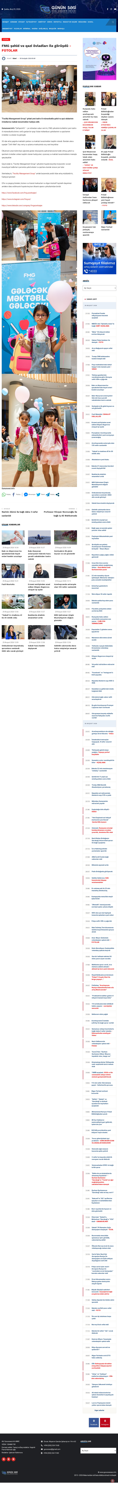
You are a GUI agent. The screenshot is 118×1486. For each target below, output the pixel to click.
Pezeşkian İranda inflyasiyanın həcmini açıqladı (100, 315)
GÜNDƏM (13, 22)
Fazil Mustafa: (8, 584)
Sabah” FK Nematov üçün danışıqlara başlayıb (102, 1229)
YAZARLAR (18, 28)
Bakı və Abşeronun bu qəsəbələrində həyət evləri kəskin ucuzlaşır (12, 553)
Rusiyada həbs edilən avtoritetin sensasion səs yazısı (101, 620)
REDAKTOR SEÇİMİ (70, 22)
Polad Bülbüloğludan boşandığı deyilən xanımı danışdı (108, 119)
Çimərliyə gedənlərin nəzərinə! (100, 587)
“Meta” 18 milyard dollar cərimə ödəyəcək (100, 333)
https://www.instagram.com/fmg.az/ (16, 199)
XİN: (102, 1366)
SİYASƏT (21, 22)
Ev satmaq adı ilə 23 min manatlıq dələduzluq (101, 889)
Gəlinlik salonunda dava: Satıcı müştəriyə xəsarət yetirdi (65, 648)
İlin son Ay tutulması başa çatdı (101, 1317)
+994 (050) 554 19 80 (51, 1445)
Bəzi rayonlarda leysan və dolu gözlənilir (101, 1210)
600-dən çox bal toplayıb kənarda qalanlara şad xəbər (103, 914)
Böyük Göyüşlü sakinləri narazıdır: (102, 1292)
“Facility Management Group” (24, 173)
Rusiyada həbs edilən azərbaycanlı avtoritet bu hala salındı (90, 119)
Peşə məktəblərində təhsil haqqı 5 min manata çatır (102, 367)
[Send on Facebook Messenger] (29, 495)
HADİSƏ (34, 28)
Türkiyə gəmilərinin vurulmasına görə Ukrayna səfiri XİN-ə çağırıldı (102, 377)
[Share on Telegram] (50, 495)
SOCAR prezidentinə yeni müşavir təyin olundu (101, 1131)
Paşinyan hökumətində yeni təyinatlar (102, 537)
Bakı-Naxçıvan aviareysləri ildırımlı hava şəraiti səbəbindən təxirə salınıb (102, 398)
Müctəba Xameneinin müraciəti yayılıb (100, 802)
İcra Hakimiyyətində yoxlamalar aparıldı (99, 850)
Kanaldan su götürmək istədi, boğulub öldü (103, 690)
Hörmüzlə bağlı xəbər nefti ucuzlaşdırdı (102, 698)
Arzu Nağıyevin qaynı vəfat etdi (102, 349)
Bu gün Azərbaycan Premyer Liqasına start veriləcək (103, 706)
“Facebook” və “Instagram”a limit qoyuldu (102, 674)
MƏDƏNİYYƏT (7, 28)
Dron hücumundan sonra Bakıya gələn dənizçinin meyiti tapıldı (101, 1281)
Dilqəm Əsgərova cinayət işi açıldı (102, 657)
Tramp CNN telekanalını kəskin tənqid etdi (101, 358)
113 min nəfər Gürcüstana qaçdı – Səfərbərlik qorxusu (102, 1084)
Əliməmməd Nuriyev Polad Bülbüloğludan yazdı (102, 1113)
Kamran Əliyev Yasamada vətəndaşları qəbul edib (101, 1340)
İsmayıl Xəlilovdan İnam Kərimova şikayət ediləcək (90, 199)
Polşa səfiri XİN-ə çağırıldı (102, 921)
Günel (14, 58)
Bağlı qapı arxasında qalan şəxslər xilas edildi (102, 529)
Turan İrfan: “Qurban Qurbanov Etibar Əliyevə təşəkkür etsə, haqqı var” (101, 1054)
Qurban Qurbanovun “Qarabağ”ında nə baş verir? (103, 1191)
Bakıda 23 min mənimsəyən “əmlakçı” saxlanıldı (102, 770)
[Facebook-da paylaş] (16, 495)
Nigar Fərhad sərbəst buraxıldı (99, 1092)
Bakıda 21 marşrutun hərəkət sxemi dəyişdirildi (103, 467)
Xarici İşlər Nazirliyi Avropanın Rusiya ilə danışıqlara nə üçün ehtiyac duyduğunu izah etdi (102, 1257)
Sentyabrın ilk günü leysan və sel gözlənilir (103, 407)
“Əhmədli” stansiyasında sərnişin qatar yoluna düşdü (102, 906)
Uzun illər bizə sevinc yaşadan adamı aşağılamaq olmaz (102, 566)
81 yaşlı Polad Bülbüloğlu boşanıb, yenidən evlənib (108, 156)
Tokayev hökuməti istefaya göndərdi (102, 1385)
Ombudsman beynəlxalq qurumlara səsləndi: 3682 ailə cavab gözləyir (13, 648)
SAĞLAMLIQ (43, 28)
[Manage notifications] (112, 1481)
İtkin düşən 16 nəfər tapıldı (102, 594)
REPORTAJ (58, 22)
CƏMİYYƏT (42, 22)
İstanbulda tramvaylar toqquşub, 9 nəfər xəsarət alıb (102, 742)
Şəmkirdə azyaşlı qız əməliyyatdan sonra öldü (101, 521)
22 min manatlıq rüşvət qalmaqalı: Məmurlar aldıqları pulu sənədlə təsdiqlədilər (103, 578)
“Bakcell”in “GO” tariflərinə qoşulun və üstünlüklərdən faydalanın (102, 1201)
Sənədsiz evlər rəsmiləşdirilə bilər (103, 761)
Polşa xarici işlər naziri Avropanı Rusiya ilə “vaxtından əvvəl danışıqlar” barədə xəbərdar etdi (102, 1270)
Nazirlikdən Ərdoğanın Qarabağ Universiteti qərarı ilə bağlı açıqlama (102, 840)
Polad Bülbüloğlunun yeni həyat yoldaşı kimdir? (107, 200)
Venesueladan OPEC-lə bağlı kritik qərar (103, 1166)
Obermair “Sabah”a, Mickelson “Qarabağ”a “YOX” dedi (103, 1219)
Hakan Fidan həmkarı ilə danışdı (101, 341)
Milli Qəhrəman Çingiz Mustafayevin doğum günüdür (64, 617)
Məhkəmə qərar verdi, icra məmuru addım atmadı (103, 967)
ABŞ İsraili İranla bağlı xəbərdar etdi (100, 858)
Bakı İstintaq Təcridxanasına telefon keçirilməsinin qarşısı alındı (103, 930)
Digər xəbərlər (99, 1410)
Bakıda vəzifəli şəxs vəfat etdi (101, 1309)
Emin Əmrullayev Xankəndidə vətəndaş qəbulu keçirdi (103, 949)
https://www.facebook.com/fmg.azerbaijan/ (19, 193)
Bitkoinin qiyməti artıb (100, 865)
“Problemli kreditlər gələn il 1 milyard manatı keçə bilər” (103, 997)
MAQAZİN (52, 28)
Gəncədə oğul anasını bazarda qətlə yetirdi (100, 1150)
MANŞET (5, 22)
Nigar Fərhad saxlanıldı (106, 228)
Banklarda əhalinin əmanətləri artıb (99, 475)
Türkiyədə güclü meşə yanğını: (101, 752)
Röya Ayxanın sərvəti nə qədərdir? (101, 1348)
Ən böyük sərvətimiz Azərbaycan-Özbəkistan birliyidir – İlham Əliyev (101, 547)
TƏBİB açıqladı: (102, 1075)
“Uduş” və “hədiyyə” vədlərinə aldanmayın (102, 1376)
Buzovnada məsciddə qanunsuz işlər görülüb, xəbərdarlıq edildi (101, 1238)
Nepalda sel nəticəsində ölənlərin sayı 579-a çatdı (101, 794)
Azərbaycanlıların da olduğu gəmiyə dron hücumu (103, 732)
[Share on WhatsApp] (6, 495)
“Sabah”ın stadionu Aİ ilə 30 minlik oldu (102, 452)
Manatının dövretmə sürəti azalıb (102, 639)
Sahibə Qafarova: (100, 880)
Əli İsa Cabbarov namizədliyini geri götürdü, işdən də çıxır (102, 1122)
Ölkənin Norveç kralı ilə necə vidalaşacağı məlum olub (103, 1247)
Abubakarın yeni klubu (100, 459)
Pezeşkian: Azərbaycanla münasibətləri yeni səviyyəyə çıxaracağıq (103, 435)
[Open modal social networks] (57, 495)
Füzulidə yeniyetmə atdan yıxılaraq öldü (101, 610)
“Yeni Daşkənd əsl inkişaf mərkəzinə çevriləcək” (101, 820)
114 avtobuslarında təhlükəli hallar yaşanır (102, 1006)
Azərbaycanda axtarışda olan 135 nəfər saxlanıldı (103, 444)
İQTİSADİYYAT (31, 22)
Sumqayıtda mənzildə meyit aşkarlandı (102, 898)
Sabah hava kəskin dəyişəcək (103, 503)
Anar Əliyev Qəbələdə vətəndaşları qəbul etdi (101, 940)
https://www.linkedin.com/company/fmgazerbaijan (22, 205)
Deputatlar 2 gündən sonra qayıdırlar (102, 631)
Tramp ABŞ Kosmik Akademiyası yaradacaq (101, 786)
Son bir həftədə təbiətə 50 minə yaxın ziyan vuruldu (102, 957)
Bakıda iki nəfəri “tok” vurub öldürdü (102, 1332)
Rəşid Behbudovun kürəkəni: (103, 977)
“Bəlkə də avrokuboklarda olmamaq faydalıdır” (103, 1178)
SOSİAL (90, 22)
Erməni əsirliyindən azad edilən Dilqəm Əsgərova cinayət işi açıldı (39, 587)
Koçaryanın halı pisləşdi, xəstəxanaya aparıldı (89, 231)
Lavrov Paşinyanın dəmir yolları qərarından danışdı (102, 1404)
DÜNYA (49, 22)
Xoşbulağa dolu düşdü (101, 810)
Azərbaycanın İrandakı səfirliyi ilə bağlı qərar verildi (102, 1022)
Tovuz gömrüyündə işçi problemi (103, 1141)
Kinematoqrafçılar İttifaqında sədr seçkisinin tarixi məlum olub (103, 1064)
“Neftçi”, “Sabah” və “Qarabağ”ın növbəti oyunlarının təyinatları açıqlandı (100, 1102)
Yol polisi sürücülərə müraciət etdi (103, 665)
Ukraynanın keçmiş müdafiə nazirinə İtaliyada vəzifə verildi (102, 716)
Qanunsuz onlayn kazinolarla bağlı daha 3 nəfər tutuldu (103, 1032)
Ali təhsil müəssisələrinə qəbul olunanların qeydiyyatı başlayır (103, 1395)
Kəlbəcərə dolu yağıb (100, 1014)
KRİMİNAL (27, 28)
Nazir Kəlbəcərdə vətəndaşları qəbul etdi (101, 1043)
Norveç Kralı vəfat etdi (100, 1324)
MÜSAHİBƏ (82, 22)
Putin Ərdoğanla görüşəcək (102, 871)
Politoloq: (103, 987)
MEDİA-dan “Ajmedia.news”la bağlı (103, 325)
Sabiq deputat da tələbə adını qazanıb (103, 1301)
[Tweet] (40, 495)
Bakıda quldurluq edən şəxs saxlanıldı (102, 602)
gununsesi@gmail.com (52, 1449)
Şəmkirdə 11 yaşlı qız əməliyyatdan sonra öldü (101, 778)
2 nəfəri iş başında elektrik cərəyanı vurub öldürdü (102, 1158)
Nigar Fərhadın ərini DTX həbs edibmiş (101, 1357)
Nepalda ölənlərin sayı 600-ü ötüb (103, 682)
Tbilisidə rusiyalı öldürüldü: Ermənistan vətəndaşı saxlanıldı (102, 648)
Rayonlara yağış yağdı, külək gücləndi (103, 556)
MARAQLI (61, 28)
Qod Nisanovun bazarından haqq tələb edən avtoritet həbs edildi (90, 162)
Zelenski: (102, 830)
